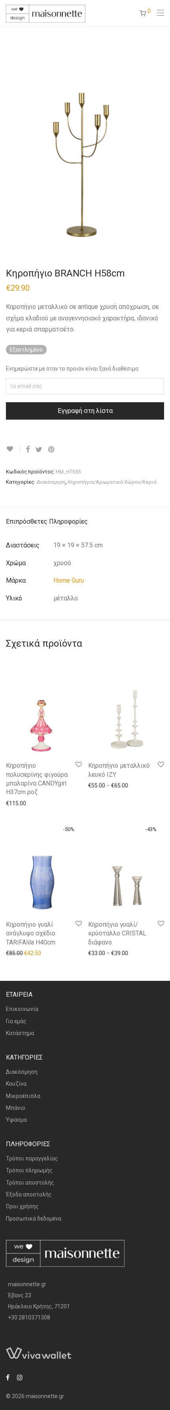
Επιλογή (94, 785)
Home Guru (68, 580)
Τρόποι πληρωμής (29, 1170)
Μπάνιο (15, 1108)
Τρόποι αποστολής (30, 1182)
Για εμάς (16, 1021)
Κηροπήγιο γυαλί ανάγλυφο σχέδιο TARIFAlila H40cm (30, 933)
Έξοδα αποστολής (29, 1194)
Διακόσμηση (51, 482)
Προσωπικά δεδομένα (33, 1218)
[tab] (85, 522)
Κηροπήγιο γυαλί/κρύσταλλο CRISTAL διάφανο (117, 933)
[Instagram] (20, 1377)
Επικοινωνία (22, 1009)
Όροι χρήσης (22, 1206)
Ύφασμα (16, 1120)
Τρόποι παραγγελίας (32, 1158)
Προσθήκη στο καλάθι (30, 803)
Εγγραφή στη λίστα (85, 410)
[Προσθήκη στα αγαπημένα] (13, 449)
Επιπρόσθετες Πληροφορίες (47, 521)
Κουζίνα (16, 1084)
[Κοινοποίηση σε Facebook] (28, 450)
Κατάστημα (20, 1033)
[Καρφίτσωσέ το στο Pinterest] (51, 450)
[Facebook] (7, 1377)
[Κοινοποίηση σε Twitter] (39, 450)
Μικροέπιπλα (23, 1096)
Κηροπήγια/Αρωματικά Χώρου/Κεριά (112, 482)
